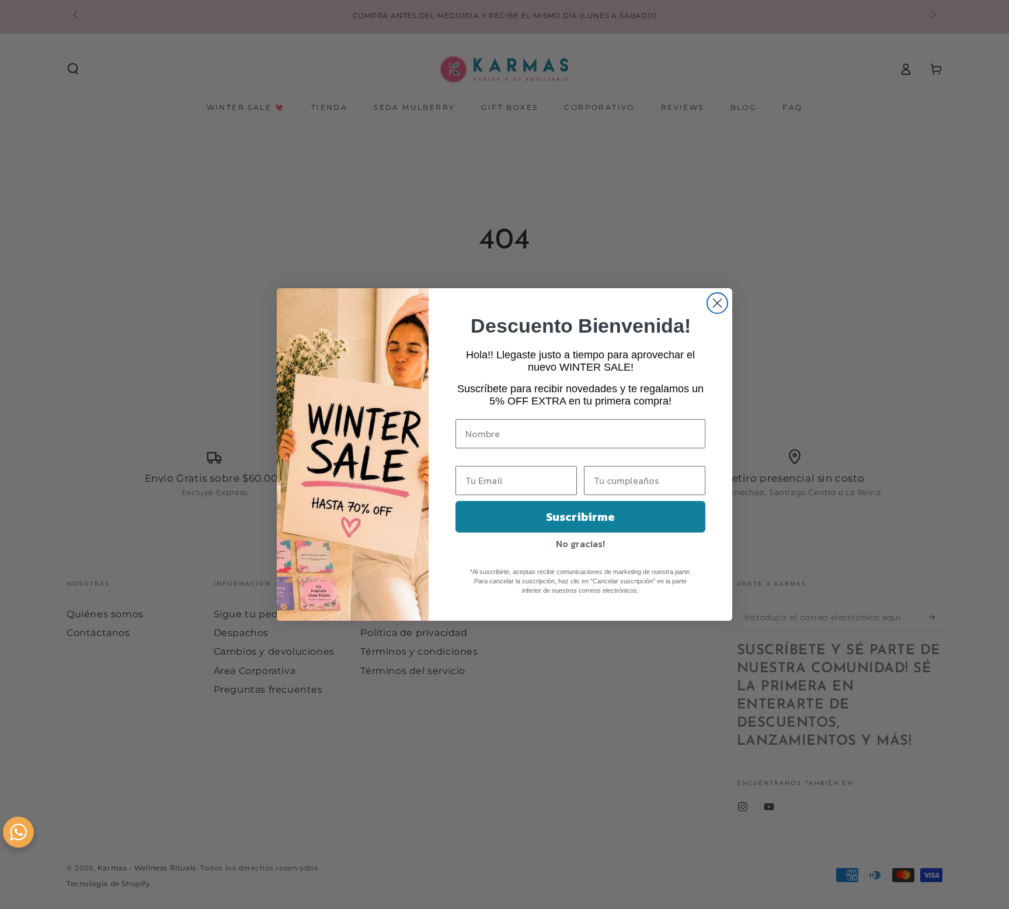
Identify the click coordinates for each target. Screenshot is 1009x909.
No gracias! (580, 544)
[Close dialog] (717, 303)
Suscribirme (580, 517)
